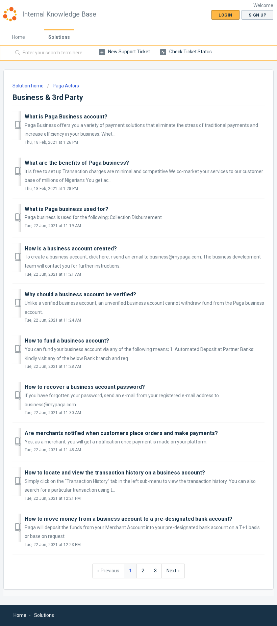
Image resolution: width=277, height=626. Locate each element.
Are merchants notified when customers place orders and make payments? (121, 433)
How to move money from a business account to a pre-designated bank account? (128, 519)
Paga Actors (66, 85)
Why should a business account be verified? (80, 294)
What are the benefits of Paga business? (77, 163)
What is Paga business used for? (66, 209)
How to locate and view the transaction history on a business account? (115, 472)
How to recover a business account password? (85, 387)
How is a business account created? (71, 248)
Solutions (59, 37)
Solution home (28, 85)
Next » (173, 570)
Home (18, 37)
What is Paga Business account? (66, 116)
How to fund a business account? (67, 340)
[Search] (16, 53)
